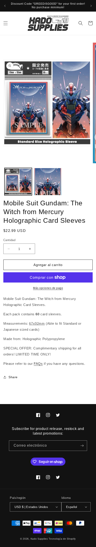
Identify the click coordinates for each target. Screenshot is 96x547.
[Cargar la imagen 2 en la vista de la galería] (48, 181)
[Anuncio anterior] (5, 6)
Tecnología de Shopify (62, 538)
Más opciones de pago (48, 288)
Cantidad (9, 240)
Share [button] (13, 377)
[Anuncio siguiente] (91, 6)
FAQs (38, 363)
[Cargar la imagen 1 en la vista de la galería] (18, 181)
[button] (5, 23)
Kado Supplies (39, 538)
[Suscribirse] (82, 445)
